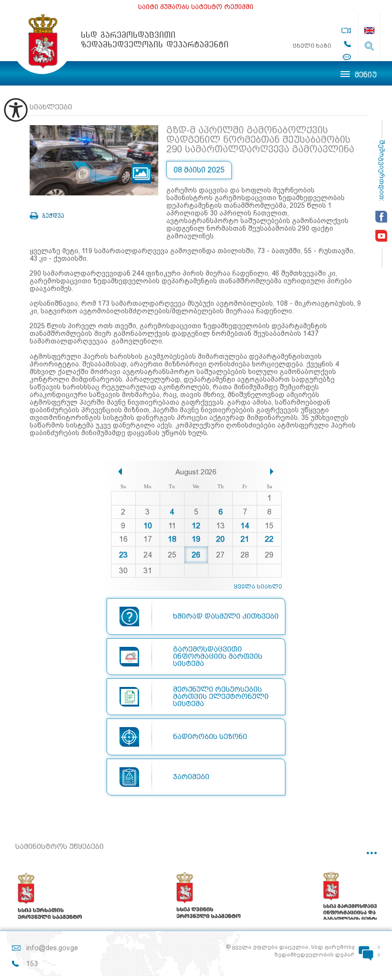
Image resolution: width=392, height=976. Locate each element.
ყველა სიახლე (258, 587)
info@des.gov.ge (52, 948)
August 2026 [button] (195, 472)
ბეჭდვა (53, 216)
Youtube (381, 236)
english (369, 30)
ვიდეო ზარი (342, 30)
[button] (120, 471)
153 (342, 44)
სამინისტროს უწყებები (59, 846)
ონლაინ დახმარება (342, 57)
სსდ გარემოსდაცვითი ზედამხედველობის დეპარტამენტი (42, 44)
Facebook (381, 217)
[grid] (196, 530)
